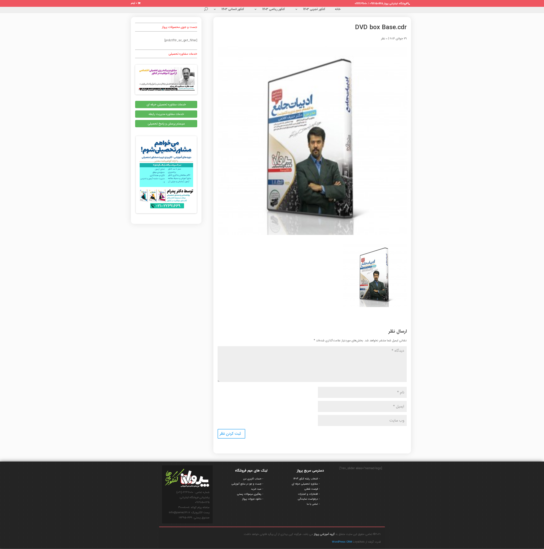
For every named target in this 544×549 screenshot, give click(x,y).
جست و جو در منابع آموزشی (246, 484)
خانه (338, 9)
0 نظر (384, 38)
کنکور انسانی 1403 (232, 9)
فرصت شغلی (311, 489)
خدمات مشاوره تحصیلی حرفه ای (166, 104)
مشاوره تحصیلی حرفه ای (305, 484)
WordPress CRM (342, 542)
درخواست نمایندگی (308, 499)
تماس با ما (312, 504)
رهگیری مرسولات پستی (249, 494)
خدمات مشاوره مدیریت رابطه (166, 114)
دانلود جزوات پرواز (251, 499)
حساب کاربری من (252, 479)
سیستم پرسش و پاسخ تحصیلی (166, 123)
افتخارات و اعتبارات (308, 494)
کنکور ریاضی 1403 (273, 9)
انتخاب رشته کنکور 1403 (305, 479)
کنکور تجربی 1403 (314, 9)
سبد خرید (256, 489)
